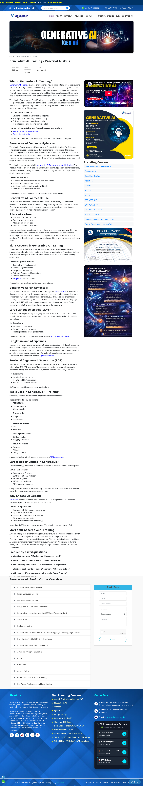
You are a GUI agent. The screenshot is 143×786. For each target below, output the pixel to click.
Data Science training (22, 134)
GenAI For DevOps (92, 176)
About (59, 16)
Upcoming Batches (106, 16)
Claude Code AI (60, 703)
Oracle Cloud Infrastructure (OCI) (99, 224)
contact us (127, 16)
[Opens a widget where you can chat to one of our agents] (134, 782)
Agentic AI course (47, 355)
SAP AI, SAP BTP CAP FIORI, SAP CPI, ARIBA (72, 737)
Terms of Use (89, 782)
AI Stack (88, 185)
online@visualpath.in (24, 8)
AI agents (17, 278)
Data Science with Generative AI (98, 166)
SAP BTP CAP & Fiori (93, 209)
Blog (118, 16)
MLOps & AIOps (60, 714)
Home (52, 16)
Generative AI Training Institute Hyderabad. (55, 165)
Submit (113, 639)
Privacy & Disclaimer (101, 782)
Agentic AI (89, 181)
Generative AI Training (18, 85)
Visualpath (13, 499)
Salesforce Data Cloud (63, 729)
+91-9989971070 (112, 8)
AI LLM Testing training (60, 336)
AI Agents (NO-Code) (63, 722)
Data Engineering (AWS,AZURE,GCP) (100, 219)
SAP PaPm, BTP (91, 205)
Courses (90, 16)
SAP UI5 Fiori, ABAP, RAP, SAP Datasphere (71, 741)
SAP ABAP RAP (91, 200)
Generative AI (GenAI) (63, 718)
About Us (117, 782)
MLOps (88, 190)
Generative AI (60, 291)
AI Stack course (56, 457)
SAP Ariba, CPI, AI (92, 214)
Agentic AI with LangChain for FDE (68, 699)
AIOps (87, 195)
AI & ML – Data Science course (25, 131)
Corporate (68, 16)
